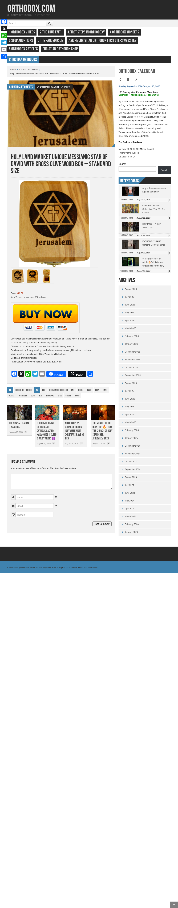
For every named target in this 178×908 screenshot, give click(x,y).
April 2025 (130, 414)
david (89, 390)
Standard (50, 395)
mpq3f (67, 86)
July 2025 (129, 390)
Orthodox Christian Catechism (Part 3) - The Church (153, 209)
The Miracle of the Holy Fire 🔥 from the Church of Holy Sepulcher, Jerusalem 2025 (102, 430)
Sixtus (153, 108)
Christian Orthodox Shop (60, 48)
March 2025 (130, 422)
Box (43, 390)
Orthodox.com (31, 9)
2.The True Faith (51, 32)
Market (12, 395)
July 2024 (129, 484)
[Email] (4, 49)
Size (40, 395)
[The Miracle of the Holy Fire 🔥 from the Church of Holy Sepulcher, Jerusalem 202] (103, 412)
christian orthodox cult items (61, 390)
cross (80, 390)
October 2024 (131, 461)
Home (13, 69)
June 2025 (130, 398)
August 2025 (131, 382)
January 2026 (131, 343)
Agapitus (127, 112)
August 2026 (131, 288)
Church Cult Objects (28, 69)
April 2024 (130, 508)
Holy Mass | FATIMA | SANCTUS (19, 425)
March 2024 (130, 516)
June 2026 (130, 304)
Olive (33, 395)
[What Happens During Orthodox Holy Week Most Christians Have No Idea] (75, 412)
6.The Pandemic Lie (50, 40)
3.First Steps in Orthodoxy (86, 32)
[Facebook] (4, 21)
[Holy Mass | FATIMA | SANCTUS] (19, 412)
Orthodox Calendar (137, 71)
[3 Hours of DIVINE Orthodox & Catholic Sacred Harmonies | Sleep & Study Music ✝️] (47, 412)
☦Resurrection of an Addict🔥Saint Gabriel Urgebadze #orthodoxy (153, 262)
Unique (68, 395)
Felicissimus (162, 108)
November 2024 (132, 453)
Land (105, 390)
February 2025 (132, 429)
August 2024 (131, 477)
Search (122, 163)
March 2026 (130, 328)
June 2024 (130, 492)
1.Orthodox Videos (22, 32)
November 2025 (132, 359)
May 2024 (129, 500)
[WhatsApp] (4, 35)
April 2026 (130, 320)
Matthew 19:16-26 (127, 156)
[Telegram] (4, 42)
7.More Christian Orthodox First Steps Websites (102, 40)
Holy (97, 390)
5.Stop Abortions (21, 40)
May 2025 (129, 406)
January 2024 (131, 531)
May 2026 (129, 312)
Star (60, 395)
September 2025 (133, 375)
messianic (23, 395)
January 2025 (131, 437)
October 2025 (131, 367)
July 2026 (129, 296)
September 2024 (133, 469)
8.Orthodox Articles (23, 48)
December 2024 (132, 445)
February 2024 (132, 524)
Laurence (135, 108)
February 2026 (132, 335)
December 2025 (132, 351)
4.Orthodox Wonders (124, 32)
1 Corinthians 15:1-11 (129, 152)
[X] (4, 28)
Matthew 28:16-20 (127, 148)
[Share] (4, 56)
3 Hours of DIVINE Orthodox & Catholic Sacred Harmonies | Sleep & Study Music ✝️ (46, 430)
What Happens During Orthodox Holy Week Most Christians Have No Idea (74, 430)
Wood (77, 395)
